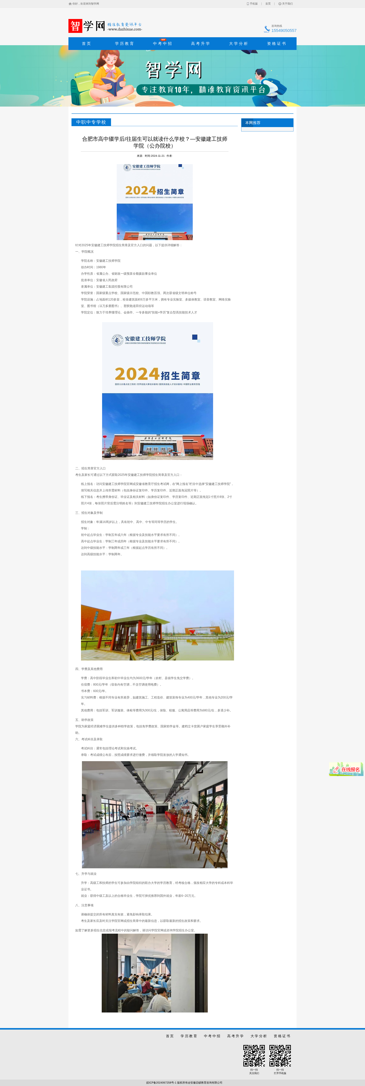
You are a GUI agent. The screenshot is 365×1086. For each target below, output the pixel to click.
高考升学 (201, 43)
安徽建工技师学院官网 (117, 484)
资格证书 (277, 43)
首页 (268, 3)
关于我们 (287, 3)
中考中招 (163, 42)
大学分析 (239, 43)
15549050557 (284, 30)
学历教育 (125, 43)
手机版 (254, 3)
